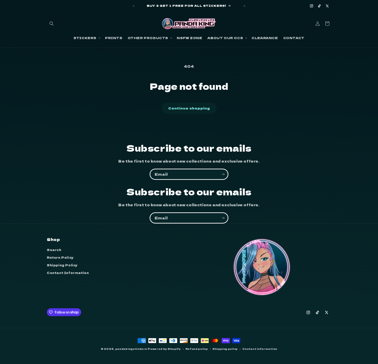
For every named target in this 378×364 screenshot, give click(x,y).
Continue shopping (189, 108)
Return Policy (60, 257)
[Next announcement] (244, 6)
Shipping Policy (62, 265)
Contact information (259, 348)
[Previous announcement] (133, 6)
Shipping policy (225, 348)
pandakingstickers (131, 348)
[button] (51, 23)
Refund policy (197, 348)
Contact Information (68, 272)
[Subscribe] (223, 174)
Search (54, 249)
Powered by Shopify (164, 348)
